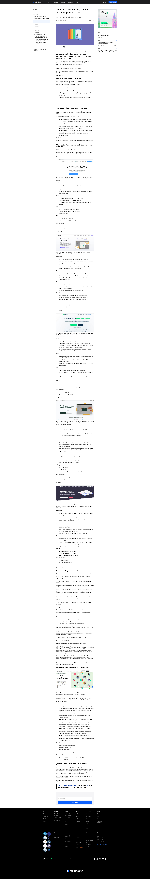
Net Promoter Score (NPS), (83, 359)
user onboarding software (68, 61)
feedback (81, 422)
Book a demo (113, 2)
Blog (99, 32)
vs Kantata (88, 836)
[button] (49, 2)
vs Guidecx (88, 835)
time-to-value (66, 529)
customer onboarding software (63, 153)
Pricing (77, 2)
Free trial (104, 2)
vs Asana (88, 846)
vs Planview (89, 842)
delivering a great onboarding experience (72, 62)
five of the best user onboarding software (75, 67)
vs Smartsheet (89, 840)
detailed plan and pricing (68, 752)
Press (81, 2)
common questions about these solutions (71, 68)
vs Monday (88, 844)
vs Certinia (88, 838)
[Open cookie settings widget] (2, 877)
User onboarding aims (61, 111)
